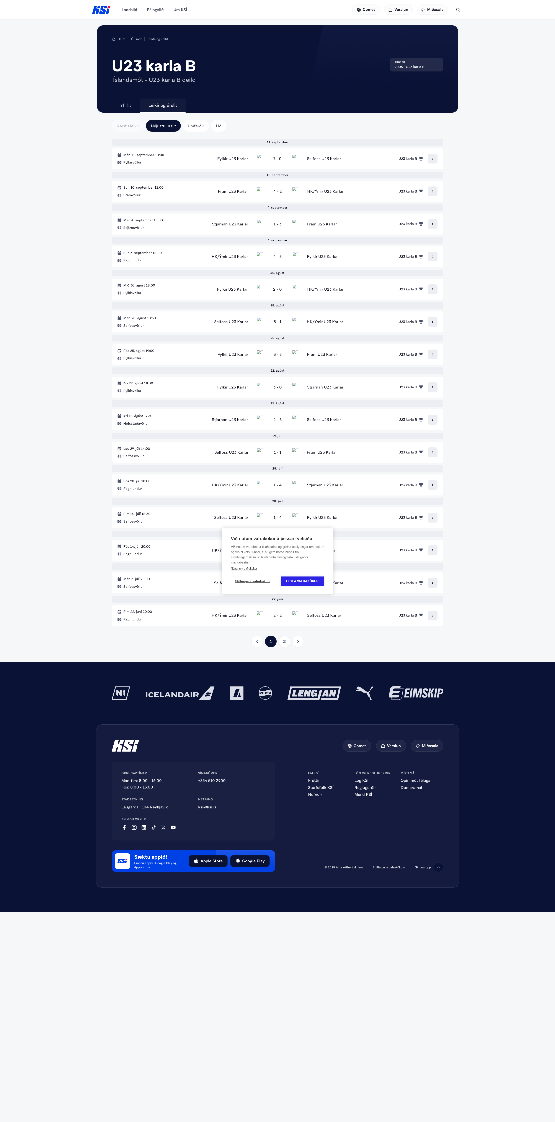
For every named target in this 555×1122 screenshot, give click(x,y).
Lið (219, 125)
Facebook (124, 827)
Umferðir (196, 125)
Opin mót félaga (415, 780)
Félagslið (155, 9)
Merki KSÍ (363, 794)
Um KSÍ (180, 9)
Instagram (134, 827)
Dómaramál (411, 787)
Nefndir (315, 794)
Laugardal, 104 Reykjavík (144, 807)
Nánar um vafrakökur (244, 568)
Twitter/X (163, 827)
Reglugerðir (365, 787)
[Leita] (458, 10)
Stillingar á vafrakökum (389, 867)
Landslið (129, 9)
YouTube (173, 827)
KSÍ (101, 10)
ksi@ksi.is (207, 807)
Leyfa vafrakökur (302, 581)
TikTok (154, 827)
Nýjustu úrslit (163, 125)
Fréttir (314, 780)
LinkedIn (144, 827)
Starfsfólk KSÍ (320, 787)
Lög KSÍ (361, 780)
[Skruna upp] (438, 867)
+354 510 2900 (212, 780)
